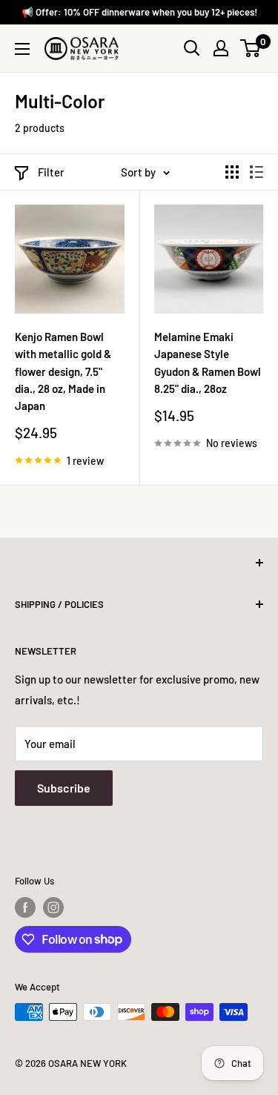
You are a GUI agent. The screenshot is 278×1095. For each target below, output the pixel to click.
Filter (51, 172)
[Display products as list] (256, 172)
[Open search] (192, 48)
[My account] (221, 48)
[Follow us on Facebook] (25, 907)
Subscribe (63, 788)
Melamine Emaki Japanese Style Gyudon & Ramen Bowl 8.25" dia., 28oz (207, 362)
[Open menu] (22, 49)
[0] (251, 48)
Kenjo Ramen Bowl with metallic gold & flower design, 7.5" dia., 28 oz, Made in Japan (63, 371)
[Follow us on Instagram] (53, 907)
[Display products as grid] (232, 172)
